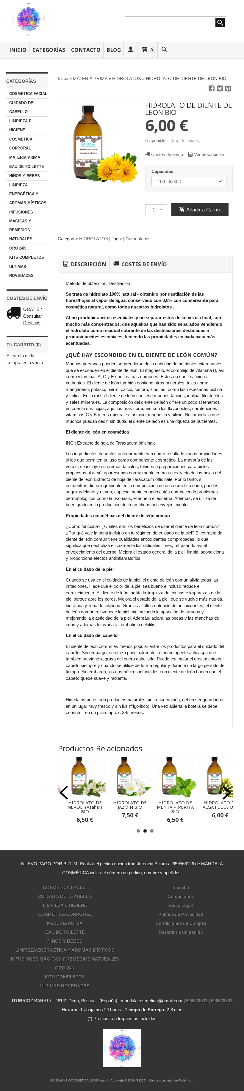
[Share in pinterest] (228, 88)
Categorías (48, 49)
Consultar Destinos (32, 319)
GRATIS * (33, 309)
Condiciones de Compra (181, 923)
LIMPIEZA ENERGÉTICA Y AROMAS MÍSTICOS (27, 194)
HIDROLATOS (93, 238)
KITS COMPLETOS (26, 257)
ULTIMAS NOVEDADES (21, 271)
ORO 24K (17, 248)
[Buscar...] (164, 50)
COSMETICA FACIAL (28, 93)
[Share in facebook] (211, 88)
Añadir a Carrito (203, 210)
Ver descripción (209, 154)
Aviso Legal (181, 905)
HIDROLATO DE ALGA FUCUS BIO (220, 804)
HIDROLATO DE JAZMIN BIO (130, 804)
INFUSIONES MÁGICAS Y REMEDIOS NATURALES (21, 225)
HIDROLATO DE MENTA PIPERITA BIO (175, 806)
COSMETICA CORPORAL (20, 143)
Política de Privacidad (180, 914)
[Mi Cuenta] (130, 50)
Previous (64, 792)
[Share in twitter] (220, 88)
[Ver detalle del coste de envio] (15, 313)
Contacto (86, 49)
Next (227, 792)
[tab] (84, 264)
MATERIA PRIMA (24, 157)
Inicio (17, 49)
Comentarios (138, 238)
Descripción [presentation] (88, 264)
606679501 (196, 1000)
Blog (114, 49)
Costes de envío (167, 154)
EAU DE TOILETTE (26, 166)
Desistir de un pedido (181, 932)
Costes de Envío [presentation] (143, 264)
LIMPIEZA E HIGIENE (20, 125)
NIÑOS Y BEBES (24, 176)
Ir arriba (181, 887)
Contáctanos (181, 896)
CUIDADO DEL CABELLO (22, 107)
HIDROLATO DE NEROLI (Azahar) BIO (85, 806)
